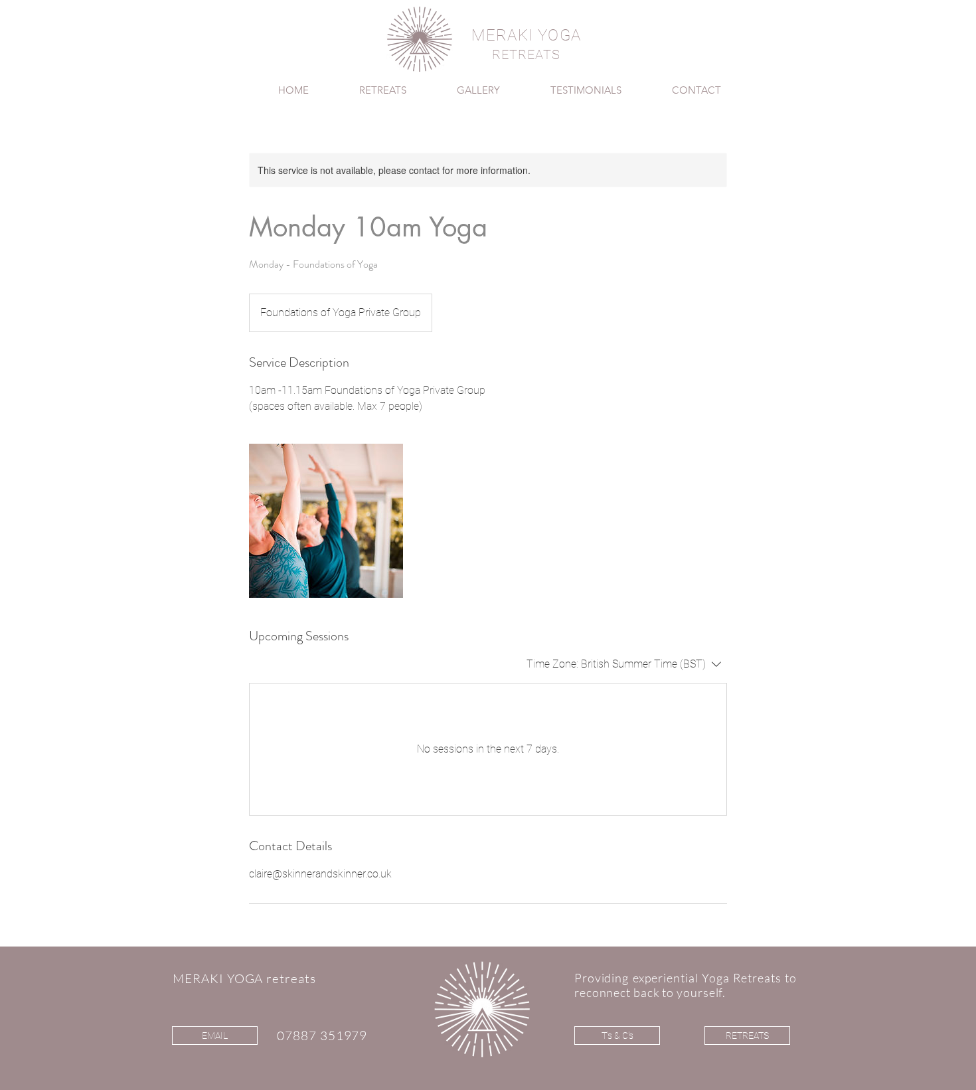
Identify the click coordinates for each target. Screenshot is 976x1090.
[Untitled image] (326, 521)
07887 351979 (322, 1036)
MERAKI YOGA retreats (244, 978)
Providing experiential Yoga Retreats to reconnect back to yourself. (685, 985)
